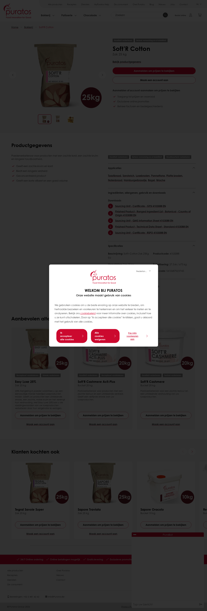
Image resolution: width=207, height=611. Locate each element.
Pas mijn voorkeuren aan (132, 336)
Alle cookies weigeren (100, 336)
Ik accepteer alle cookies (67, 336)
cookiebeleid (88, 313)
